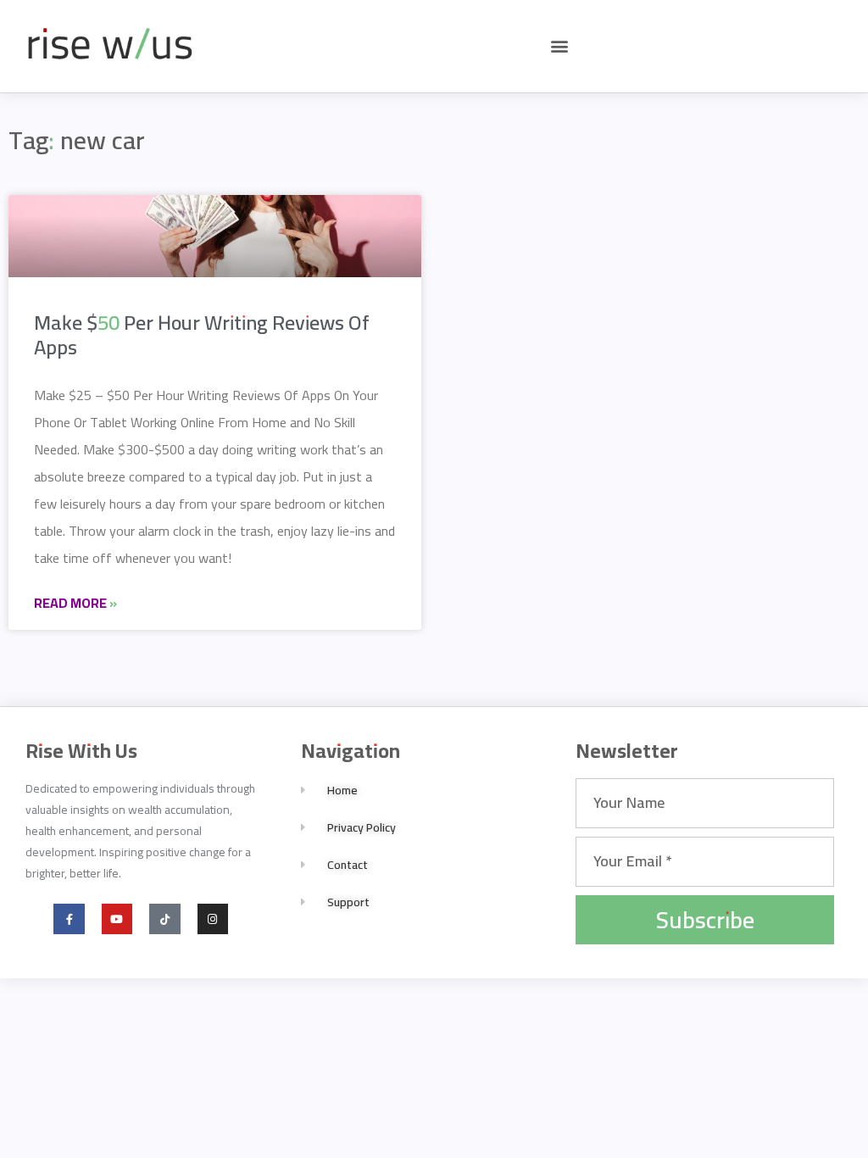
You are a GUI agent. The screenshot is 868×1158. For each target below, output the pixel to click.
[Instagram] (213, 919)
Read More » (75, 603)
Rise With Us (81, 751)
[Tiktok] (164, 919)
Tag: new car (76, 140)
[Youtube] (117, 919)
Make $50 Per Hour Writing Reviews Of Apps (202, 334)
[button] (559, 46)
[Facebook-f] (68, 919)
